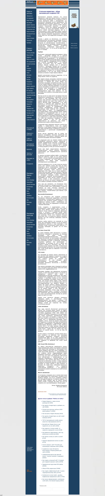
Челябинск (29, 195)
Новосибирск (30, 182)
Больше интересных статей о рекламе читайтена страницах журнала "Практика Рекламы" (57, 394)
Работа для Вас (74, 45)
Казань (28, 193)
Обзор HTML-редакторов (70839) (51, 468)
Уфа (28, 200)
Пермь (28, 204)
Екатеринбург (30, 186)
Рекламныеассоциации (30, 144)
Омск (28, 191)
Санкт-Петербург (30, 180)
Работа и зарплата (74, 47)
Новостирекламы (29, 12)
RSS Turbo (29, 471)
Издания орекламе (30, 134)
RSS (28, 470)
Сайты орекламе (29, 139)
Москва (28, 177)
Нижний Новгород (31, 184)
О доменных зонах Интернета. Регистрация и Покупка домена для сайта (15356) (51, 450)
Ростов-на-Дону (30, 197)
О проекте (30, 164)
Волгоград (29, 202)
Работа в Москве (74, 43)
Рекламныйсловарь (30, 128)
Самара (28, 189)
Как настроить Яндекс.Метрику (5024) (52, 413)
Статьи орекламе (29, 49)
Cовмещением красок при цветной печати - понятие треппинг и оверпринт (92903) (53, 456)
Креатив (29, 149)
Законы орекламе (29, 153)
